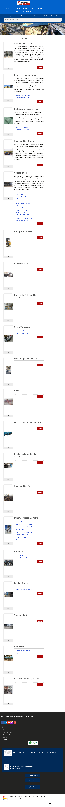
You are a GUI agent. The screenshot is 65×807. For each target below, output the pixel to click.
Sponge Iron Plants (21, 653)
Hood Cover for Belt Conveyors (28, 422)
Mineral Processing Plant (23, 650)
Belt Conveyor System (22, 333)
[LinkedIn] (5, 723)
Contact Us (54, 16)
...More (40, 67)
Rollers (17, 390)
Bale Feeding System (22, 587)
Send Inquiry (34, 775)
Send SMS (34, 780)
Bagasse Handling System (23, 95)
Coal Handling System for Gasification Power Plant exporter (23, 214)
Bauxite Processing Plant (23, 537)
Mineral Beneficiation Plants (24, 524)
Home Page (8, 16)
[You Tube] (8, 723)
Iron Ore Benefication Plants (24, 522)
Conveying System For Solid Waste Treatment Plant (24, 219)
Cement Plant (20, 615)
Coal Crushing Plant (21, 210)
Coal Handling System (24, 141)
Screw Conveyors (22, 327)
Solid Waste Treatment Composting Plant (22, 193)
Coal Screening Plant (22, 201)
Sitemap (5, 739)
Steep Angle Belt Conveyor (26, 359)
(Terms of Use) (41, 796)
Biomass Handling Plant (22, 97)
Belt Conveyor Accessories (26, 109)
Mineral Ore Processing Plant (24, 532)
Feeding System (21, 583)
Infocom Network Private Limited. (31, 798)
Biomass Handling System (26, 75)
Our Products (33, 16)
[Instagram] (11, 723)
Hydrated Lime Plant (22, 535)
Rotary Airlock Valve (23, 231)
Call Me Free (33, 787)
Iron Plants (19, 647)
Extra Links (44, 16)
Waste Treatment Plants (23, 558)
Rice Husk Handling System (27, 678)
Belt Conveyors (21, 263)
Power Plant (19, 551)
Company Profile (20, 16)
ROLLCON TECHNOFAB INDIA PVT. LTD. (24, 9)
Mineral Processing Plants (26, 518)
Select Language (53, 804)
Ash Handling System (24, 43)
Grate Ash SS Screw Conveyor (25, 331)
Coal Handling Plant (23, 486)
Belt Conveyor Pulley (22, 127)
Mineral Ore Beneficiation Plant (24, 527)
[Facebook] (2, 723)
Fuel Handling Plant (21, 555)
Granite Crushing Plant (22, 540)
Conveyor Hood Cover (22, 129)
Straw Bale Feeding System (24, 589)
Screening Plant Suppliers (23, 208)
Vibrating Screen (22, 173)
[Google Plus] (15, 723)
